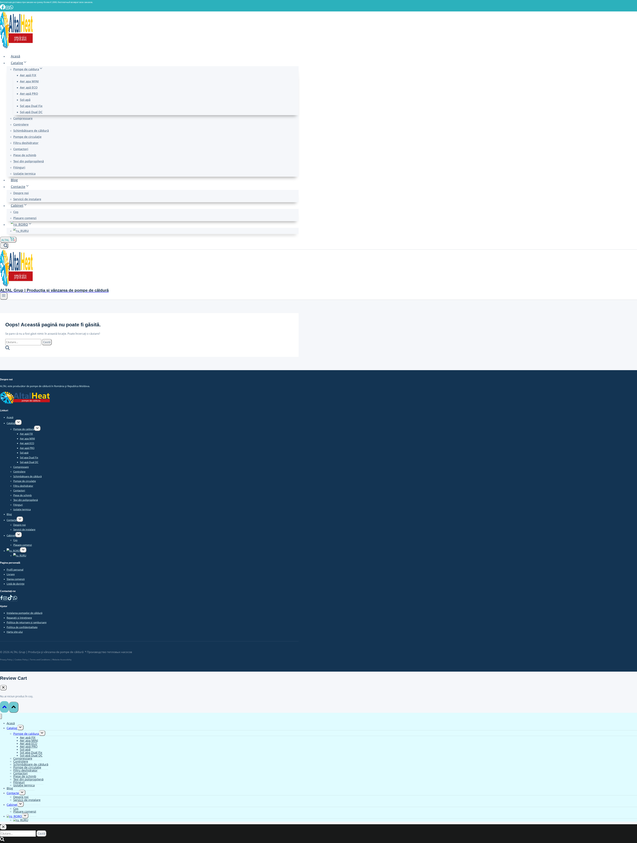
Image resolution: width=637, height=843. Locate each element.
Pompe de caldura (23, 429)
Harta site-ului (15, 631)
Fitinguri (19, 167)
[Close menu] (1, 716)
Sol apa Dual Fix (31, 106)
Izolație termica (24, 174)
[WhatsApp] (15, 598)
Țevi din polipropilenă (28, 161)
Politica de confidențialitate (22, 627)
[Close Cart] (3, 687)
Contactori (20, 149)
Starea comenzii (16, 579)
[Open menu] (3, 296)
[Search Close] (3, 827)
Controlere (21, 124)
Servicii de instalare (27, 199)
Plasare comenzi (24, 218)
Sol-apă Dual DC (31, 112)
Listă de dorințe (15, 583)
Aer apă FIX (28, 75)
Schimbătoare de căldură (31, 131)
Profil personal (15, 569)
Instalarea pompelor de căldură (24, 613)
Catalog (11, 423)
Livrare (11, 574)
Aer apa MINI (29, 81)
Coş (15, 212)
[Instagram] (5, 598)
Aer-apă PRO (29, 94)
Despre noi (21, 193)
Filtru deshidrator (25, 143)
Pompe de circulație (27, 137)
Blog (14, 180)
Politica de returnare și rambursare (26, 622)
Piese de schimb (24, 155)
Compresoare (23, 118)
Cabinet (11, 535)
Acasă (15, 56)
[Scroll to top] (4, 706)
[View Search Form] (4, 246)
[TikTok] (10, 598)
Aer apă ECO (28, 87)
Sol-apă (25, 100)
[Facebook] (1, 598)
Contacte (12, 520)
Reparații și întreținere (19, 617)
